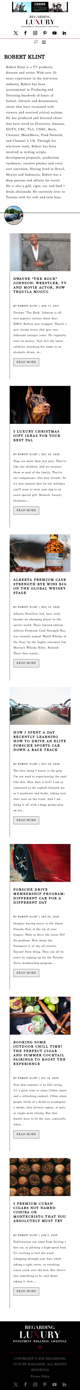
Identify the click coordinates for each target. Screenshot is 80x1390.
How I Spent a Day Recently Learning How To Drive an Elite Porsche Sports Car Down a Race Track (39, 741)
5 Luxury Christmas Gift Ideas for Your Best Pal (36, 436)
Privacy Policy (40, 1376)
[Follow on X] (16, 33)
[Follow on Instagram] (35, 33)
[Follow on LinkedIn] (64, 33)
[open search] (36, 42)
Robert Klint (28, 305)
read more (26, 362)
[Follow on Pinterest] (45, 33)
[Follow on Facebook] (25, 33)
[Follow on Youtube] (54, 33)
